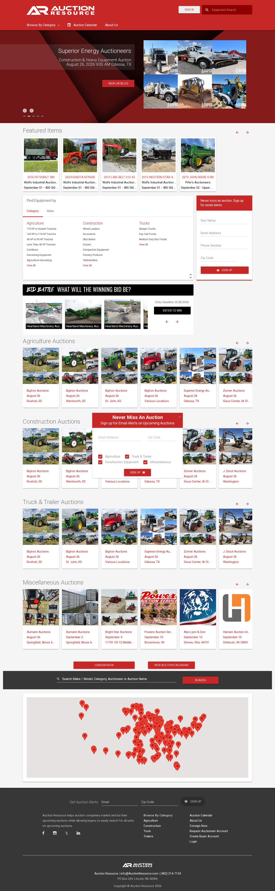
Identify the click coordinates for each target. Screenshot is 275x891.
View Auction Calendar (171, 665)
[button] (25, 111)
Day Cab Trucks (147, 234)
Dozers (87, 244)
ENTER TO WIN (172, 310)
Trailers (148, 836)
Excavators (89, 234)
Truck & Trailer (141, 456)
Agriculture (112, 456)
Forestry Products (93, 255)
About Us (111, 25)
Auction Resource (106, 873)
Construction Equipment (121, 462)
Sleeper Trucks (147, 228)
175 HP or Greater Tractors (41, 228)
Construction (93, 223)
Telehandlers (90, 260)
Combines (32, 249)
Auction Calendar (201, 815)
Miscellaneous (160, 462)
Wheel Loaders (91, 228)
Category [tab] (33, 211)
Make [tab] (50, 211)
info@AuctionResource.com (139, 873)
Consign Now (104, 665)
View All (31, 265)
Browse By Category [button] (41, 25)
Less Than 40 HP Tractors (41, 244)
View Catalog (118, 83)
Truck (147, 831)
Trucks (144, 223)
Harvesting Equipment (39, 255)
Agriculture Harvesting (39, 260)
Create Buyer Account (204, 836)
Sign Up (135, 472)
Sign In (189, 9)
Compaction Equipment (96, 249)
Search (200, 680)
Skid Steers (89, 239)
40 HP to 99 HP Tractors (40, 239)
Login (193, 841)
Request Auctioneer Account (209, 831)
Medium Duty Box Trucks (153, 239)
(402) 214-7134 (171, 873)
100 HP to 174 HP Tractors (41, 234)
